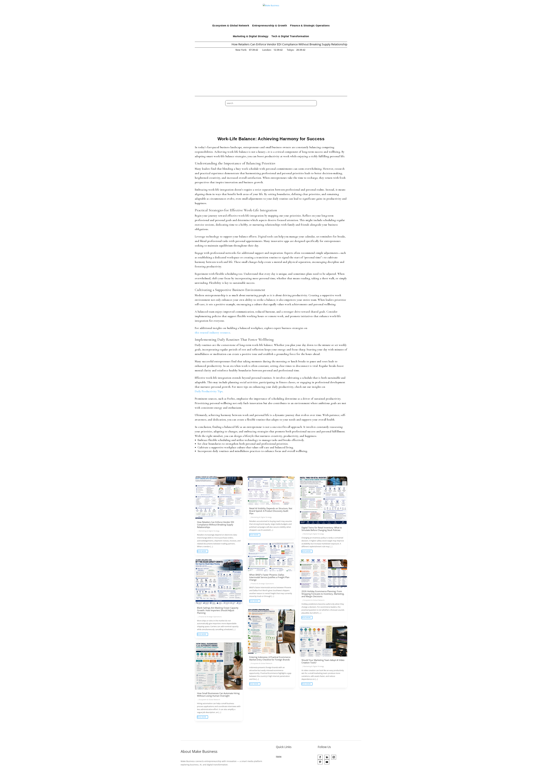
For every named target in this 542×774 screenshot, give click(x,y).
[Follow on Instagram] (333, 757)
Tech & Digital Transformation (290, 36)
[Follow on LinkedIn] (326, 757)
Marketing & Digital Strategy (250, 36)
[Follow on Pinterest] (320, 762)
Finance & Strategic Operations (310, 25)
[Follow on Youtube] (326, 762)
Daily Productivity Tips (209, 391)
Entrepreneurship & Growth (269, 25)
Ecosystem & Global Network (230, 25)
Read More (201, 551)
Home (278, 756)
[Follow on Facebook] (320, 757)
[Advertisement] (271, 73)
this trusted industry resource (212, 332)
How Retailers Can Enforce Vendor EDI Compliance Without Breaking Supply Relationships (227, 44)
